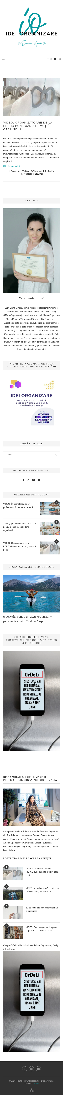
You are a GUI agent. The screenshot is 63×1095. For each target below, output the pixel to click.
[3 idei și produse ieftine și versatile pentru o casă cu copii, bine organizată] (50, 528)
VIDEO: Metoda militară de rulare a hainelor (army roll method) (42, 890)
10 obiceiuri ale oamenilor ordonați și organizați (42, 909)
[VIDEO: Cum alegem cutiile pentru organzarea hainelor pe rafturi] (13, 932)
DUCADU (36, 1083)
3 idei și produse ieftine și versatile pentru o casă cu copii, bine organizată (19, 526)
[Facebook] (48, 59)
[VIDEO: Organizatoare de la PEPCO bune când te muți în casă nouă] (31, 97)
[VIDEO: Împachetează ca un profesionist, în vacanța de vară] (50, 508)
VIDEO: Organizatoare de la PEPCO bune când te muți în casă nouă (27, 126)
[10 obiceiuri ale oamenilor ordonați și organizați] (13, 912)
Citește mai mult (11, 166)
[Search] (59, 59)
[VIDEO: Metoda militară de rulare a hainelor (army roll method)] (13, 893)
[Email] (39, 480)
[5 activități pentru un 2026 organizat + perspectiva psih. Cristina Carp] (31, 593)
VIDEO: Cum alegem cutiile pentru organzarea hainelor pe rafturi (42, 929)
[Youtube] (55, 59)
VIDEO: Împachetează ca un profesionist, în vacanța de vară (18, 506)
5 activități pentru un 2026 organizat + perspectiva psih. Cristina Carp (27, 619)
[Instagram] (51, 59)
